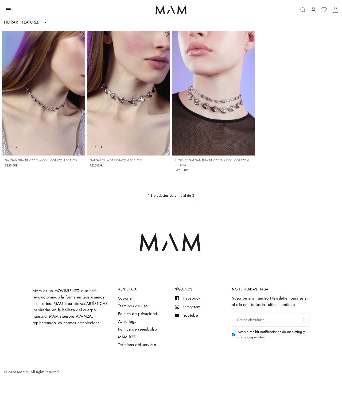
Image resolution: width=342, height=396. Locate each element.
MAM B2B (127, 337)
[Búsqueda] (303, 9)
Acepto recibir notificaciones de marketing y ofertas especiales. (271, 334)
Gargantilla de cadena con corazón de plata (41, 160)
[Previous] (10, 146)
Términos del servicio (137, 345)
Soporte (125, 298)
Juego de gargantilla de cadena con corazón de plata (211, 162)
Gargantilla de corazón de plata (115, 160)
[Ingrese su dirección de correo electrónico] (303, 319)
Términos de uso (133, 306)
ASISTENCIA (127, 289)
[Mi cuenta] (313, 10)
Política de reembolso (137, 329)
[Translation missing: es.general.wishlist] (324, 9)
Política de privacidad (137, 314)
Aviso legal (127, 321)
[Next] (18, 146)
